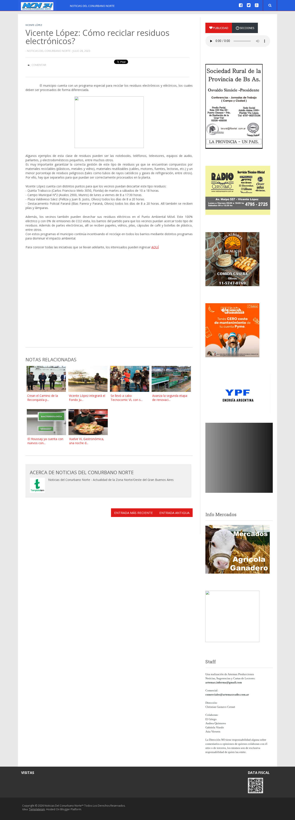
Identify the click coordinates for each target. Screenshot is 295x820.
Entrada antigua (174, 513)
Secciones (247, 28)
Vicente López (33, 25)
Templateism (37, 809)
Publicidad (220, 28)
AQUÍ (155, 247)
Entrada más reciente (133, 513)
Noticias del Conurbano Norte (92, 6)
